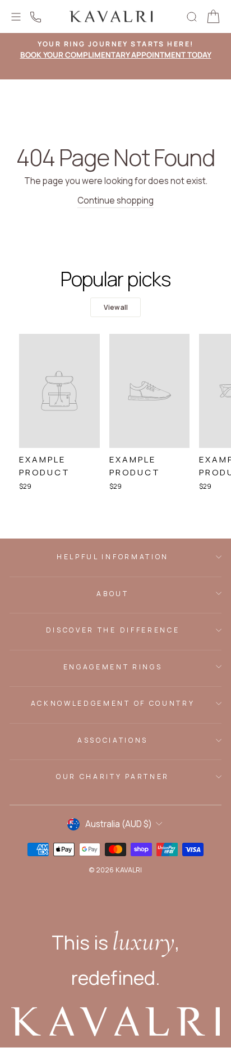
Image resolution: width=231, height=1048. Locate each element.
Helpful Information (113, 556)
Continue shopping (115, 200)
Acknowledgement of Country (113, 703)
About (112, 593)
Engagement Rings (113, 667)
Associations (112, 740)
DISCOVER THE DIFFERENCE (112, 630)
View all (116, 307)
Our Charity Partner (112, 776)
